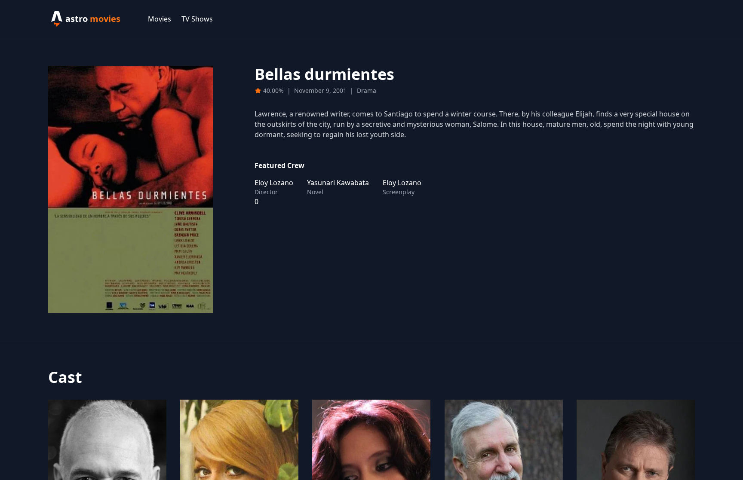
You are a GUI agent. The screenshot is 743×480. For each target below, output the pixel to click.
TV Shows (197, 19)
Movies (159, 19)
